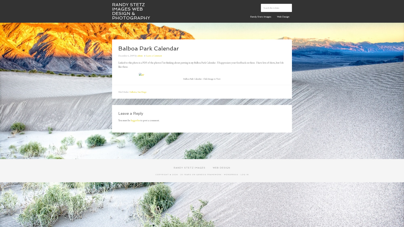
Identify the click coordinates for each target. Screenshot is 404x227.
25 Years (185, 174)
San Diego (142, 91)
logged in (135, 120)
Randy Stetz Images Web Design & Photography (131, 11)
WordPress (231, 174)
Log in (245, 174)
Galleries (133, 91)
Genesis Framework (209, 174)
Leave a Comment (154, 55)
